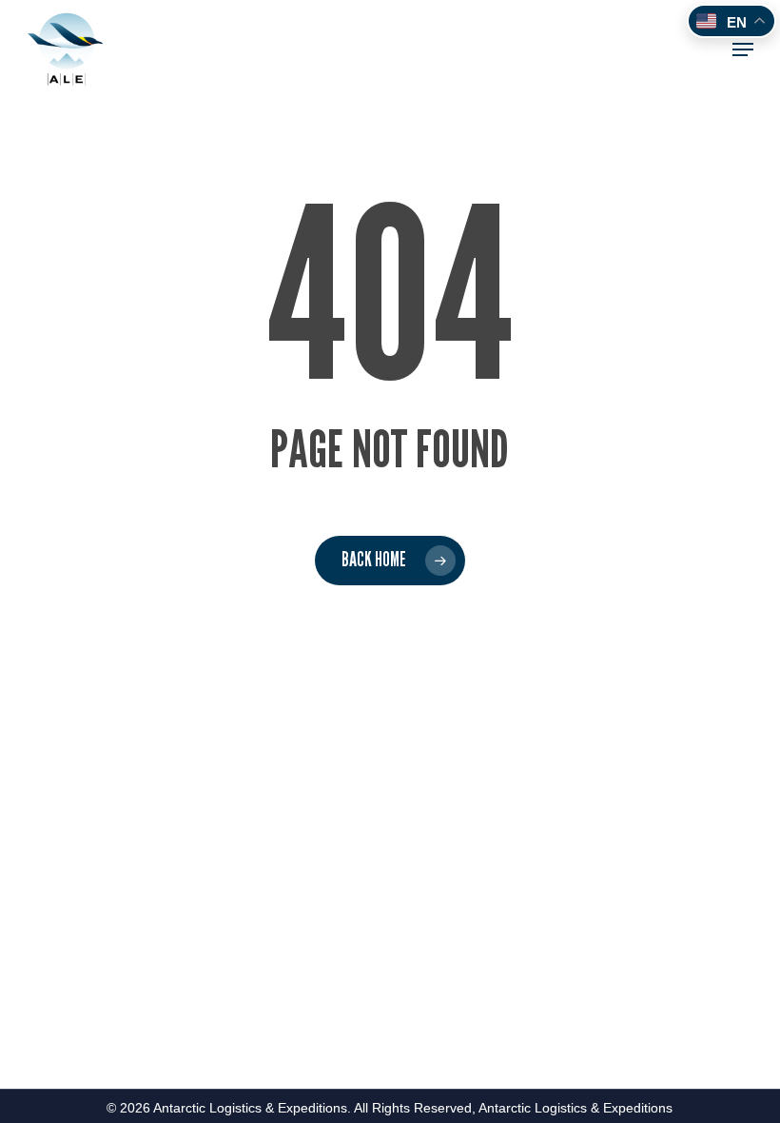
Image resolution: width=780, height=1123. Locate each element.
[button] (742, 49)
